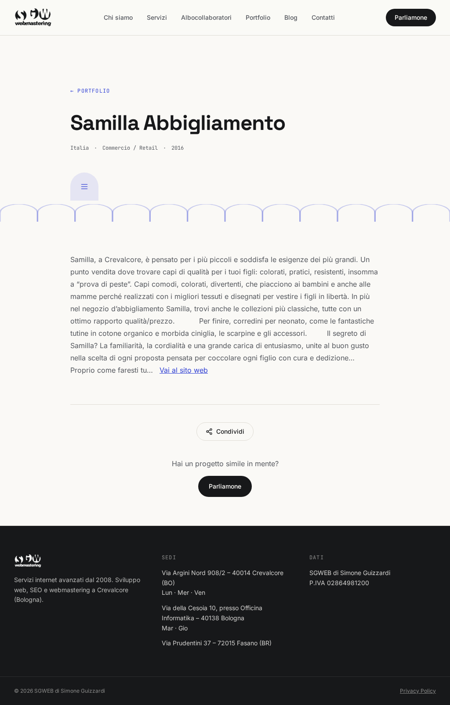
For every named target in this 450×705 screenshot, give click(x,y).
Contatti (323, 17)
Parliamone (411, 17)
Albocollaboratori (206, 17)
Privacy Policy (418, 690)
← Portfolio (90, 90)
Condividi (230, 431)
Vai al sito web (184, 370)
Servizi (157, 17)
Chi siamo (118, 17)
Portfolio (258, 17)
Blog (291, 17)
